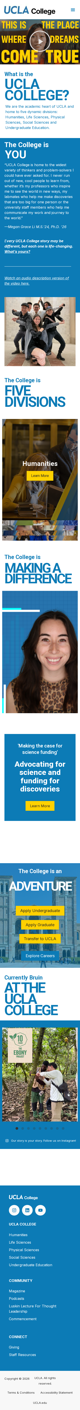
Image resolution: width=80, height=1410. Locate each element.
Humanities (18, 1235)
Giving (14, 1347)
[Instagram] (14, 1210)
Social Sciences (22, 1257)
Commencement (22, 1319)
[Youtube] (40, 1210)
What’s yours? (17, 251)
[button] (73, 9)
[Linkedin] (27, 1210)
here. (25, 283)
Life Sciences (20, 1242)
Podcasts (16, 1298)
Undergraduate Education (30, 1265)
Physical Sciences (24, 1250)
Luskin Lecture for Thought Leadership (32, 1309)
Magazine (17, 1291)
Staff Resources (22, 1354)
